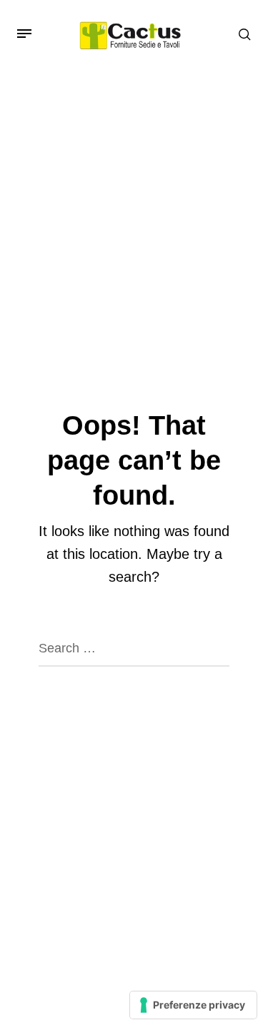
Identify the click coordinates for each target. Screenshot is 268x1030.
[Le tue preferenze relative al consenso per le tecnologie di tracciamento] (193, 1005)
